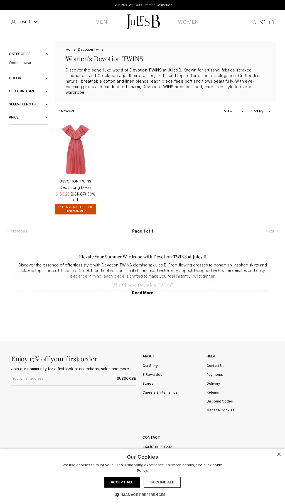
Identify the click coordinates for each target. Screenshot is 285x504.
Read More (142, 292)
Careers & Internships (160, 392)
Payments (215, 375)
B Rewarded (152, 375)
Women (188, 22)
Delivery (213, 384)
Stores (147, 384)
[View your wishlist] (263, 22)
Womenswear (20, 63)
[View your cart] (271, 22)
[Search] (254, 22)
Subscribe (126, 378)
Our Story (150, 366)
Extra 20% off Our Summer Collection (142, 5)
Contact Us (216, 366)
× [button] (279, 455)
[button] (142, 494)
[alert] (142, 476)
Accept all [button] (122, 482)
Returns (213, 392)
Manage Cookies (221, 410)
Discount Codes (220, 401)
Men (101, 22)
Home (71, 49)
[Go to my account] (14, 22)
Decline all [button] (162, 482)
